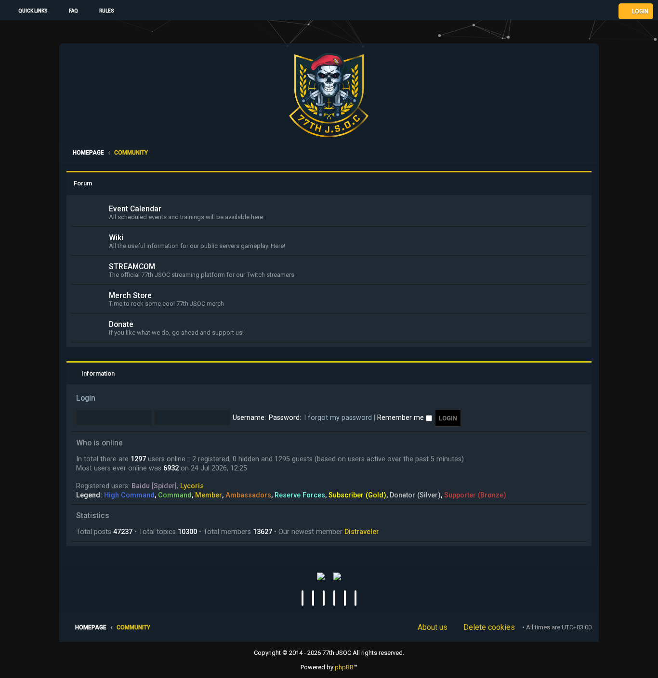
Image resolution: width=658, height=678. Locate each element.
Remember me (401, 417)
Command (175, 495)
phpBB (344, 667)
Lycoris (192, 486)
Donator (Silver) (415, 495)
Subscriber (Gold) (357, 495)
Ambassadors (248, 495)
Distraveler (361, 531)
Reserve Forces (300, 495)
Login (85, 398)
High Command (129, 495)
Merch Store (130, 295)
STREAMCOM (132, 266)
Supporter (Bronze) (475, 495)
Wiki (116, 238)
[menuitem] (69, 11)
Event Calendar (135, 209)
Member (208, 495)
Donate (121, 324)
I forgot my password (338, 417)
